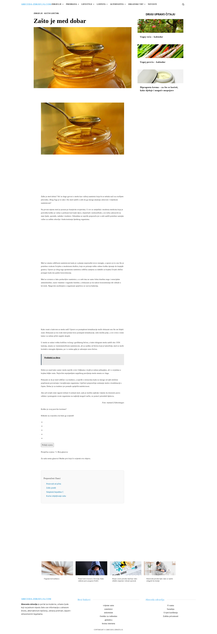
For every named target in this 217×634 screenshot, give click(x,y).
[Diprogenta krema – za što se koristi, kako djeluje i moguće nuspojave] (160, 76)
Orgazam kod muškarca (51, 579)
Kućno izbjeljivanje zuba (56, 496)
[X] (79, 93)
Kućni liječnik (51, 13)
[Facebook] (73, 93)
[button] (183, 4)
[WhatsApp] (91, 93)
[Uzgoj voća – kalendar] (160, 26)
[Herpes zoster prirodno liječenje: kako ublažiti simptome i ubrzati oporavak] (125, 568)
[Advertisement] (82, 175)
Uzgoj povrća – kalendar (153, 62)
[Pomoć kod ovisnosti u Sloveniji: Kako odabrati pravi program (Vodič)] (91, 568)
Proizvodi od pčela (53, 484)
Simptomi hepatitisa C (55, 492)
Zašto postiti (51, 488)
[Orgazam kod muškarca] (57, 568)
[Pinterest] (85, 93)
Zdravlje (38, 13)
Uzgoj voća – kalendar (151, 37)
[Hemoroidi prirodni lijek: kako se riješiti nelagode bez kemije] (160, 568)
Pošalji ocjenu (47, 445)
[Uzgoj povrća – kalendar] (160, 51)
